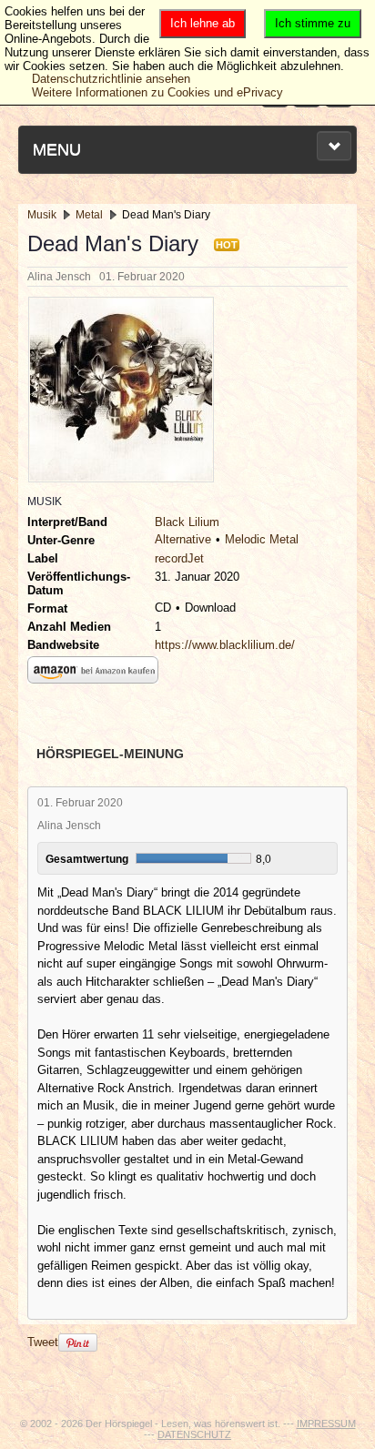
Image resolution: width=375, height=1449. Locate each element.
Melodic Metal (262, 539)
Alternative (183, 539)
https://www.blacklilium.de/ (225, 645)
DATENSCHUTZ (194, 1434)
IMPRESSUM (326, 1423)
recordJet (179, 558)
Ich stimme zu (312, 23)
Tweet (42, 1342)
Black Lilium (187, 522)
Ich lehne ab (202, 23)
